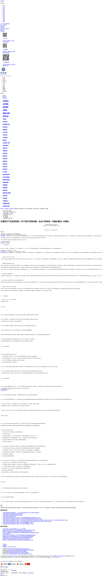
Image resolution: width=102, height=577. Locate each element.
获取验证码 (14, 570)
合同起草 (22, 551)
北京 (4, 5)
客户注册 (2, 26)
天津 (4, 14)
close (1, 565)
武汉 (4, 10)
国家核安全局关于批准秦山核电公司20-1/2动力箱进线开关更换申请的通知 (18, 536)
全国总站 (2, 1)
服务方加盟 (9, 553)
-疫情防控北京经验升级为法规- (9, 516)
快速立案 (15, 552)
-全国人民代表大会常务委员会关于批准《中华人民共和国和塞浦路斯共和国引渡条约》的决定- (22, 518)
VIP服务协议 (31, 550)
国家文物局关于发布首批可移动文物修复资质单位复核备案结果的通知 (17, 537)
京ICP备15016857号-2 (12, 555)
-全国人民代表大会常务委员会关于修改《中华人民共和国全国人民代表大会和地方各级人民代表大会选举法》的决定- (27, 521)
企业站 (5, 23)
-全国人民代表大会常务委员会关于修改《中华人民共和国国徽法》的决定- (18, 522)
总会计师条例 (2, 234)
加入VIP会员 (3, 28)
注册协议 (9, 550)
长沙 (4, 17)
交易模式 (15, 548)
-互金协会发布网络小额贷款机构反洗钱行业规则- (13, 513)
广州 (4, 7)
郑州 (4, 15)
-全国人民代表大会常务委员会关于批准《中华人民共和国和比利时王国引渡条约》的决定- (21, 517)
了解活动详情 (30, 572)
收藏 (1, 505)
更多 (4, 21)
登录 (1, 574)
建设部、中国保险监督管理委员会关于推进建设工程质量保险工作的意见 (18, 539)
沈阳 (4, 19)
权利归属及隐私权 (24, 550)
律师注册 (2, 27)
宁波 (4, 12)
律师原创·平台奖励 (27, 553)
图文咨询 (18, 551)
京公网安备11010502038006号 (58, 555)
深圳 (4, 9)
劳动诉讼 (23, 552)
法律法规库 (6, 208)
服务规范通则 (18, 550)
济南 (4, 16)
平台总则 (13, 550)
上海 (4, 6)
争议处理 (28, 548)
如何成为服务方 (15, 553)
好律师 (1, 208)
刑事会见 (19, 552)
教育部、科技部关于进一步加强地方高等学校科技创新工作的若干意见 (17, 531)
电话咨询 (14, 551)
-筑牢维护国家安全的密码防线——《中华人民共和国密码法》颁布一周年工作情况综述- (21, 512)
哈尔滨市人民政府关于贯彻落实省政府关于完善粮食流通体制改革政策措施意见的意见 (21, 532)
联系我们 (5, 545)
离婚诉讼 (27, 552)
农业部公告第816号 (7, 533)
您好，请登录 (3, 24)
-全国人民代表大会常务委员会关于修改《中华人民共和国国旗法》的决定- (18, 523)
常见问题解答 (10, 548)
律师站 (8, 23)
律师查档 (11, 552)
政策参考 (11, 208)
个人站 (1, 23)
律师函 (25, 551)
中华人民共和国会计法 (4, 252)
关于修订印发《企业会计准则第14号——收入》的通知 (14, 528)
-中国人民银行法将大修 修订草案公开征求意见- (13, 515)
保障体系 (24, 548)
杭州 (4, 11)
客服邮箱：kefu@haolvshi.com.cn (9, 546)
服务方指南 (21, 553)
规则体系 (19, 548)
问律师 (10, 551)
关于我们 (5, 544)
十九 (1, 390)
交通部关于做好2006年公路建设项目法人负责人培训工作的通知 (16, 538)
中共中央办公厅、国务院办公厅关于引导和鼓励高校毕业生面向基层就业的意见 (19, 535)
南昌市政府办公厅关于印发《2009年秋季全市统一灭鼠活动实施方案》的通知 (19, 530)
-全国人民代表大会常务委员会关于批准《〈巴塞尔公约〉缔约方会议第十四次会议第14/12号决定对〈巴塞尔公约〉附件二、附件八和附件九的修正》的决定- (35, 520)
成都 (4, 20)
